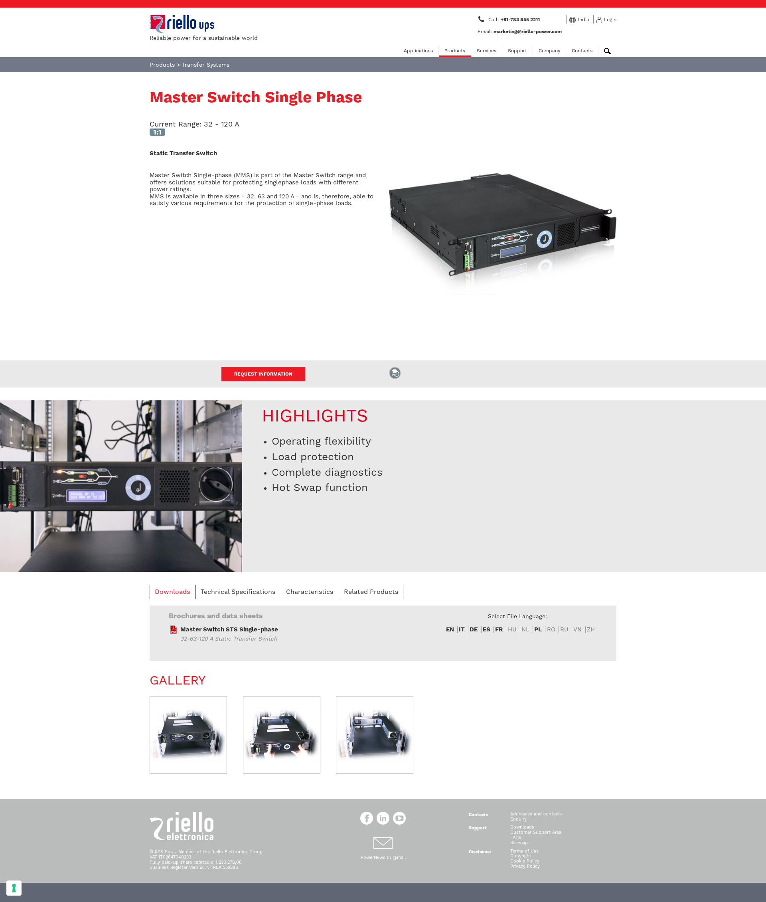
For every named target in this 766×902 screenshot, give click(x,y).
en (450, 629)
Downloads (172, 591)
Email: (520, 31)
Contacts (582, 50)
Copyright (520, 855)
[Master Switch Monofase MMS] (121, 486)
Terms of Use (524, 851)
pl (538, 629)
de (474, 629)
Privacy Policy (525, 866)
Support (517, 50)
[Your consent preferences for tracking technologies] (14, 888)
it (462, 629)
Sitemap (519, 842)
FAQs (515, 837)
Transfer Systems (205, 64)
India (583, 19)
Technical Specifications (238, 591)
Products (454, 50)
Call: (514, 19)
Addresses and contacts (536, 814)
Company (549, 50)
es (486, 629)
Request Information (263, 374)
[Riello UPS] (182, 24)
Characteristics (309, 591)
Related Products (371, 591)
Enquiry (518, 819)
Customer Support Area (535, 832)
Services (486, 50)
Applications (418, 50)
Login (610, 19)
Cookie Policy (524, 861)
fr (499, 629)
